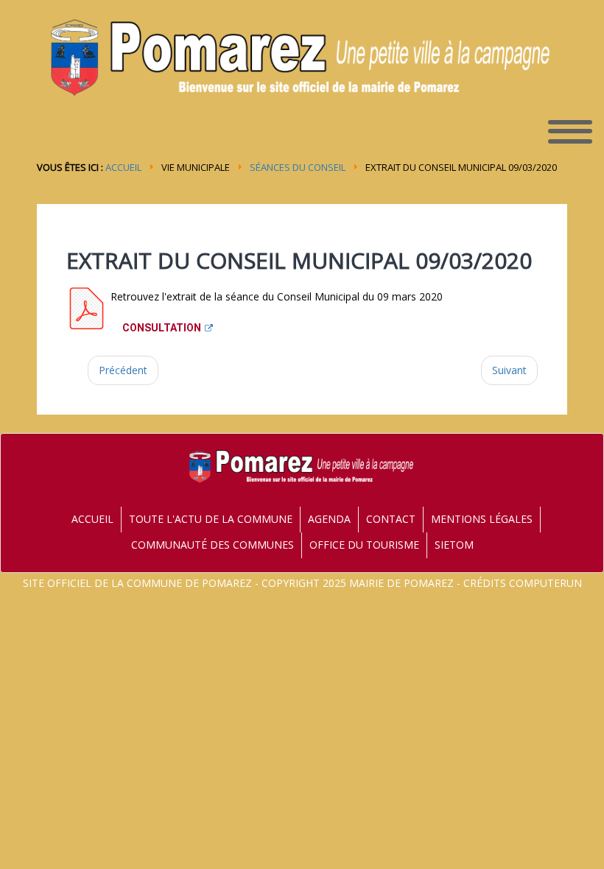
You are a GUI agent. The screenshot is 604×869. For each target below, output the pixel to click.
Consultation (161, 328)
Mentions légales (482, 519)
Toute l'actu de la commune (210, 519)
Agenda (329, 519)
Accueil (123, 167)
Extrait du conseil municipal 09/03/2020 (299, 260)
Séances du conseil (297, 167)
